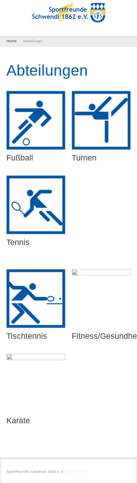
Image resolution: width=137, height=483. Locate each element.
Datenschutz (77, 471)
